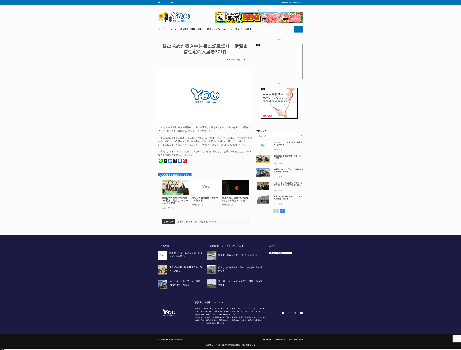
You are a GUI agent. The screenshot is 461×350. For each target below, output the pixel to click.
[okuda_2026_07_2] (259, 22)
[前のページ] (276, 211)
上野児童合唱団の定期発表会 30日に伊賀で (288, 157)
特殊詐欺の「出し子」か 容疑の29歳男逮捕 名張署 (288, 170)
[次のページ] (282, 211)
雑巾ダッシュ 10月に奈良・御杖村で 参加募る (288, 143)
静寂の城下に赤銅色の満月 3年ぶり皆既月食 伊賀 (235, 199)
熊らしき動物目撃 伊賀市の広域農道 (205, 199)
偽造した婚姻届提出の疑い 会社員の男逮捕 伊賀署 (203, 221)
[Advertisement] (279, 61)
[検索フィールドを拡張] (298, 29)
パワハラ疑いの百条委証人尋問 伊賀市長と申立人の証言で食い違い (288, 184)
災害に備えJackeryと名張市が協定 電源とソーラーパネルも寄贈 (175, 200)
